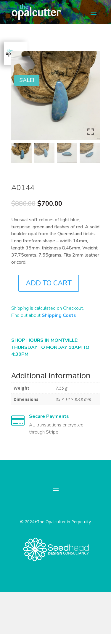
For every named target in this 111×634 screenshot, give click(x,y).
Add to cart (49, 283)
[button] (91, 98)
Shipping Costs (59, 315)
